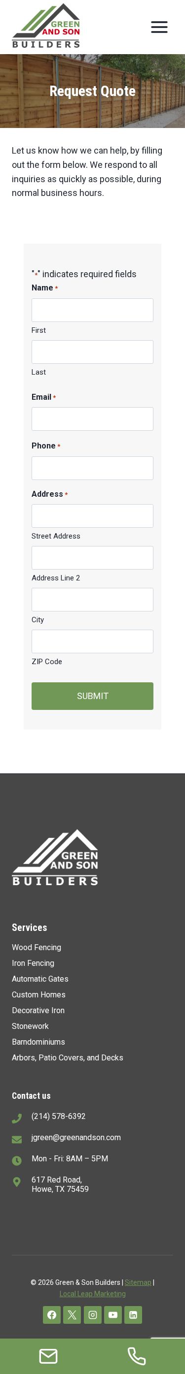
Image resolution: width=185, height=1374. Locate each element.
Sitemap (138, 1282)
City (38, 619)
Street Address (56, 536)
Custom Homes (39, 994)
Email (44, 397)
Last (39, 372)
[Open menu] (159, 26)
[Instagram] (93, 1315)
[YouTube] (113, 1315)
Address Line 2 (56, 578)
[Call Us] (137, 1356)
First (39, 330)
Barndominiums (38, 1042)
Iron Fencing (33, 963)
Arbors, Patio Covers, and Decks (67, 1057)
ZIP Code (47, 661)
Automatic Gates (40, 979)
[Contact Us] (48, 1356)
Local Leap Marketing (93, 1294)
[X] (72, 1315)
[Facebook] (52, 1315)
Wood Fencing (36, 947)
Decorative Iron (38, 1010)
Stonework (30, 1026)
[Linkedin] (133, 1315)
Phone (46, 445)
